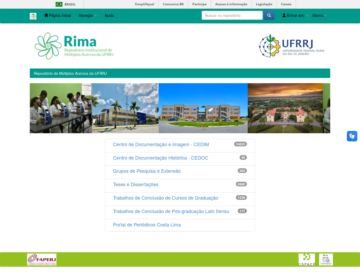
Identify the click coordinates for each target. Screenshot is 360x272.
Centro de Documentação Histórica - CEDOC (160, 157)
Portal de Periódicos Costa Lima (147, 224)
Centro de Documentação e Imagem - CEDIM (161, 144)
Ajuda (109, 15)
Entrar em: (296, 15)
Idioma (318, 15)
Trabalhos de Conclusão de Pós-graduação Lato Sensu (171, 210)
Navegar (86, 15)
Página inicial (59, 15)
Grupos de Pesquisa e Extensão (147, 170)
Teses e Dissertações (135, 184)
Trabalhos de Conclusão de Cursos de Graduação (165, 197)
